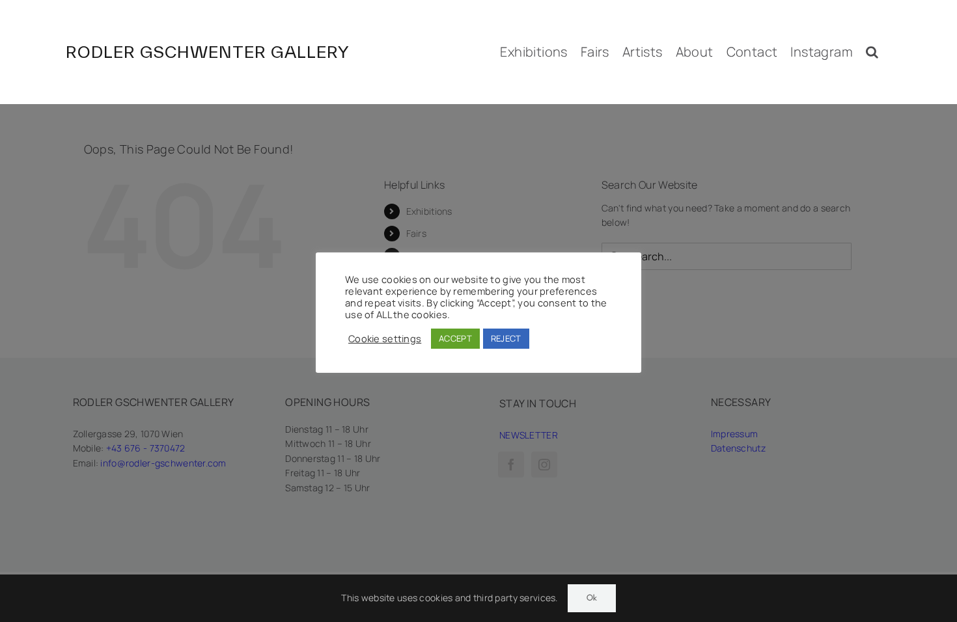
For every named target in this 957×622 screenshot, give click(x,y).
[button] (872, 52)
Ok (592, 598)
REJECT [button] (506, 338)
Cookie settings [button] (384, 338)
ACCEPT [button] (455, 338)
